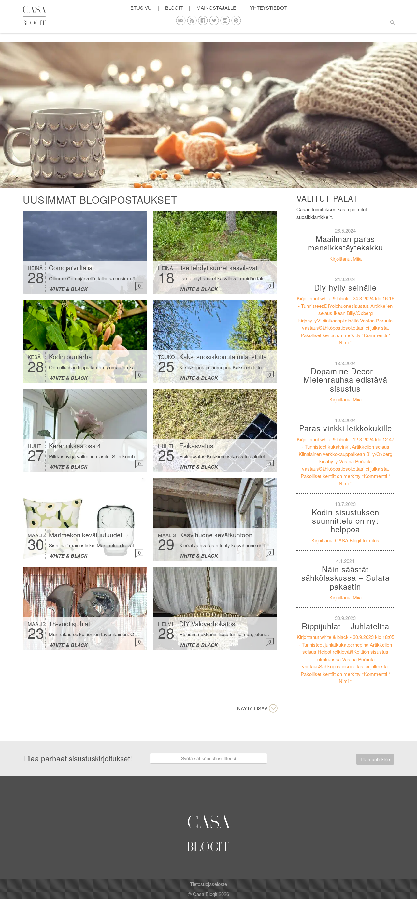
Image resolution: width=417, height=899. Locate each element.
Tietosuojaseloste (208, 883)
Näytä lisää (252, 708)
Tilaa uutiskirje (375, 759)
